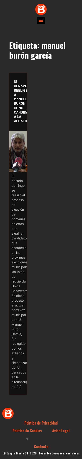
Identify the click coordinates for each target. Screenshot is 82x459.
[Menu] (41, 20)
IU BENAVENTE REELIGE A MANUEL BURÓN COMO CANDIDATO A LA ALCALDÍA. (19, 101)
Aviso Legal (60, 430)
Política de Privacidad (41, 423)
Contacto (41, 446)
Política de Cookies (27, 430)
